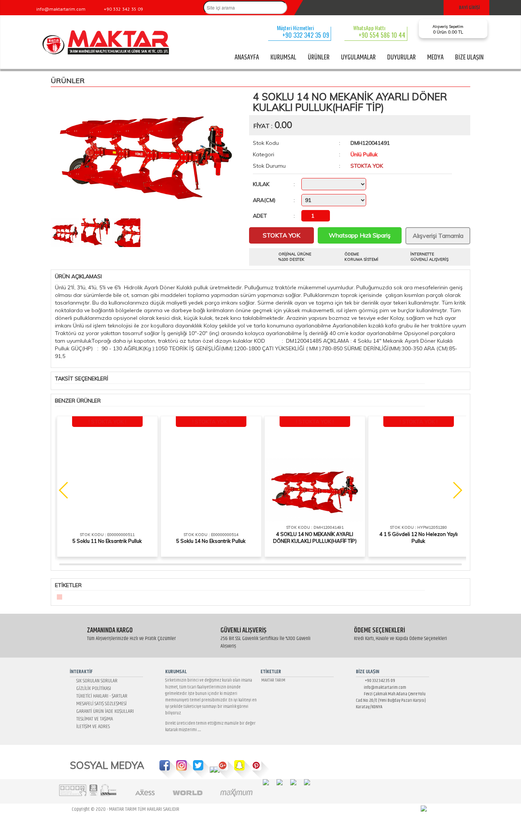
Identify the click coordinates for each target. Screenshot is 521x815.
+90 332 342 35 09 (377, 680)
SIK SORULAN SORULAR (95, 681)
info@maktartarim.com (382, 687)
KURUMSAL (283, 57)
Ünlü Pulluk (364, 154)
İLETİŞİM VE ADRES (92, 726)
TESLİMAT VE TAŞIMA (93, 719)
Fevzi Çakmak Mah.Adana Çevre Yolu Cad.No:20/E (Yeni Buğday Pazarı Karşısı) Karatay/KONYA (391, 700)
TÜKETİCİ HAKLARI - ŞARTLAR (100, 696)
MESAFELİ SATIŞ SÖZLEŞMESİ (100, 703)
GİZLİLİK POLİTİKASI (92, 688)
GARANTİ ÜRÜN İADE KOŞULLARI (104, 711)
